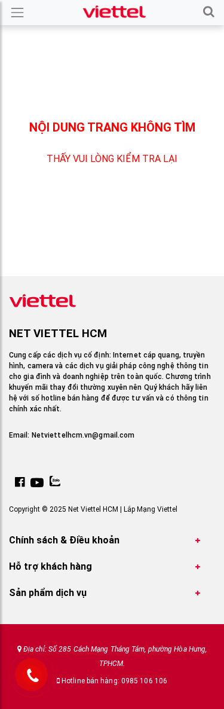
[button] (208, 12)
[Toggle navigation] (17, 12)
